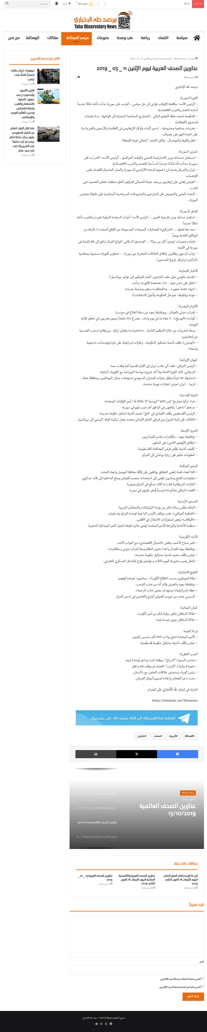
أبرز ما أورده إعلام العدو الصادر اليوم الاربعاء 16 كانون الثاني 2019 (181, 880)
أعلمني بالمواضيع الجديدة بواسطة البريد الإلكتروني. (180, 987)
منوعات (103, 38)
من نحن (14, 38)
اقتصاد (163, 38)
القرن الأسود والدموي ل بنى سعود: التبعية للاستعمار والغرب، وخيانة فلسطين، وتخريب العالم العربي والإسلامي (22, 104)
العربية (172, 736)
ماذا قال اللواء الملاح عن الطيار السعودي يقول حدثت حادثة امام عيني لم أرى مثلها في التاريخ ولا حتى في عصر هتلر (143, 4)
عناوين (141, 736)
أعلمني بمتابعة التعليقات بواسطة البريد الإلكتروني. (180, 979)
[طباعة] (95, 754)
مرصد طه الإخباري (89, 1018)
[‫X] (136, 754)
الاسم (202, 962)
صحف (157, 736)
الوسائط (32, 38)
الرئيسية (191, 59)
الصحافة (189, 736)
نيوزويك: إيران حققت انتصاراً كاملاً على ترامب (22, 75)
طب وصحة (125, 38)
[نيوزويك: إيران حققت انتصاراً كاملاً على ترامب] (48, 76)
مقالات (52, 38)
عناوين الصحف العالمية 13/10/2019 (167, 810)
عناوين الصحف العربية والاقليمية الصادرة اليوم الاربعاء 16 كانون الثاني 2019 (137, 880)
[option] (137, 808)
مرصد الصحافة (77, 38)
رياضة (145, 38)
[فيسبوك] (177, 754)
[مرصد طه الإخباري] (103, 20)
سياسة (181, 38)
